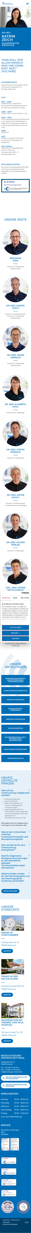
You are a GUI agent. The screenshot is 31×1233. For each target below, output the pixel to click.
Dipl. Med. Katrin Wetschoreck (15, 588)
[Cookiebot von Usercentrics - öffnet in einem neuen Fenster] (22, 593)
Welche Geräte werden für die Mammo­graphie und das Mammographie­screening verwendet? (15, 877)
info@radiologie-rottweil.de (11, 1072)
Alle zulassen (15, 627)
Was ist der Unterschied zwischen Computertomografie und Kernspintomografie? (14, 835)
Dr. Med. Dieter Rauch (15, 496)
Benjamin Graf (15, 259)
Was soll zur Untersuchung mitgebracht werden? (15, 792)
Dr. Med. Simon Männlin (15, 356)
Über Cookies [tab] (25, 598)
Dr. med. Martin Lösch (15, 306)
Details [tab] (15, 598)
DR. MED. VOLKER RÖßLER (15, 543)
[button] (27, 3)
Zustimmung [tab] (6, 598)
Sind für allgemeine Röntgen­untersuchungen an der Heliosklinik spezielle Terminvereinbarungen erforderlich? (14, 862)
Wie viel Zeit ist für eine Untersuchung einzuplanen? (13, 847)
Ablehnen (15, 638)
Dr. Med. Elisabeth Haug (15, 405)
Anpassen (14, 633)
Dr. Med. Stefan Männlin (16, 450)
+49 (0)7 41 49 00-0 (11, 1068)
